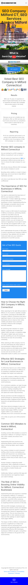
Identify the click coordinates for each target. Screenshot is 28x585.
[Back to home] (8, 3)
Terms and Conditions (10, 571)
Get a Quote (14, 69)
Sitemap (17, 573)
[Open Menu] (26, 3)
